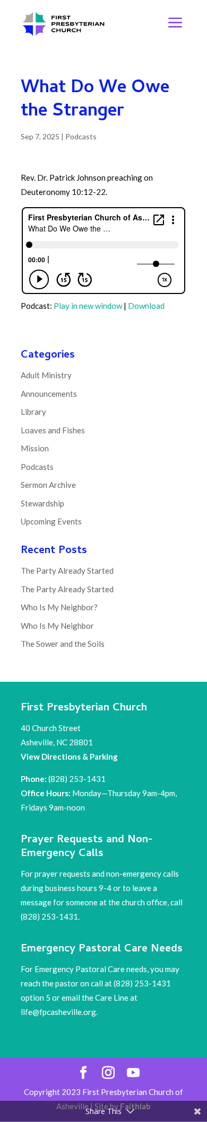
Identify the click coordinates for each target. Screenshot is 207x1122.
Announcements (49, 393)
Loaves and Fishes (53, 430)
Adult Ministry (46, 375)
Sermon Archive (48, 484)
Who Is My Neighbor (57, 625)
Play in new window (88, 305)
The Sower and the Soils (63, 643)
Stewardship (42, 503)
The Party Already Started (67, 570)
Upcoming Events (51, 521)
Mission (35, 448)
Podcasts (81, 136)
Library (33, 411)
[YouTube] (133, 1073)
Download (146, 305)
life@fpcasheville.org (58, 1012)
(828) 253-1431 (77, 778)
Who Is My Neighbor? (59, 607)
